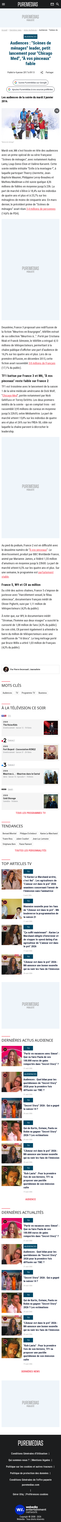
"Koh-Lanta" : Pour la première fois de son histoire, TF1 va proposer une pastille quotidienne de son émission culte (39, 1180)
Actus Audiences (30, 30)
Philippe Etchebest (28, 833)
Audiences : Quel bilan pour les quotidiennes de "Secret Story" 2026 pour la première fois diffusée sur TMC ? (40, 1084)
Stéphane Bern (9, 844)
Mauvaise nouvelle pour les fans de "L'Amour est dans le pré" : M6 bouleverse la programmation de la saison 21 (41, 911)
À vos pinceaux (38, 549)
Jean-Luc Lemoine (41, 839)
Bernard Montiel (9, 833)
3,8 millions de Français (42, 363)
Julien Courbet (22, 839)
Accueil (4, 30)
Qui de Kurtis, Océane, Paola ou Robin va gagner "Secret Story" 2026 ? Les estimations (40, 1132)
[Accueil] (28, 4)
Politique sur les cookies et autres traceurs (29, 1466)
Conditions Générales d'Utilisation (29, 1453)
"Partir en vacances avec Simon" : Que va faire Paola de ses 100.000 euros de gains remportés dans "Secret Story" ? (41, 1059)
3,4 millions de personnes (41, 209)
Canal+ (10, 789)
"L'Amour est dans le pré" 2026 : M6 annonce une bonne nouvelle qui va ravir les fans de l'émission (41, 966)
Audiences (7, 693)
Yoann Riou (8, 839)
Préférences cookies (37, 1494)
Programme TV (28, 693)
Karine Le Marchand (49, 833)
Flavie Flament (25, 844)
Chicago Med (10, 395)
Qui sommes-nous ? (18, 1460)
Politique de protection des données (29, 1473)
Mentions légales (41, 1460)
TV (17, 693)
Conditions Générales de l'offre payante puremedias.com (31, 1482)
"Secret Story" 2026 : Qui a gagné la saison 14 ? (41, 1107)
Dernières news (16, 30)
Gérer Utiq (18, 1494)
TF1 (9, 716)
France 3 (11, 765)
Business (43, 693)
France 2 (11, 740)
